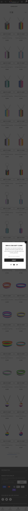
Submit (14, 260)
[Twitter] (17, 264)
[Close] (26, 242)
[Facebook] (10, 264)
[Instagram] (14, 264)
